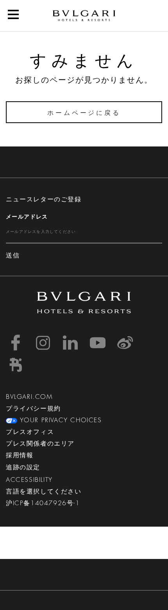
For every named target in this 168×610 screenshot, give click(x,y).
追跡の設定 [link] (23, 467)
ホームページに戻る (83, 113)
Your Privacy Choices (59, 420)
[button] (84, 303)
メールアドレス (27, 216)
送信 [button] (13, 255)
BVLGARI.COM (29, 397)
